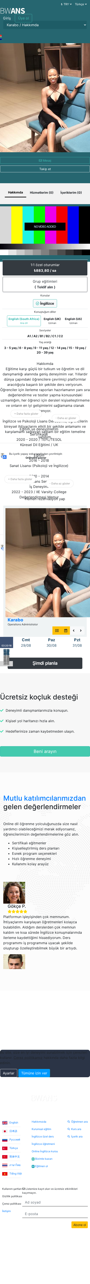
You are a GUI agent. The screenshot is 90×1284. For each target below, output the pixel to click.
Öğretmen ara (79, 1121)
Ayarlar (8, 1073)
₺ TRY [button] (65, 4)
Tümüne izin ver (34, 1073)
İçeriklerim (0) (71, 192)
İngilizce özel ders (43, 1136)
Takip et (45, 169)
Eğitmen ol (40, 1166)
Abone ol (79, 1225)
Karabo (15, 619)
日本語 (13, 1131)
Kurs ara (76, 1129)
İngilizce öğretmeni (43, 1144)
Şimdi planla (45, 663)
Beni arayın (45, 751)
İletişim (6, 1211)
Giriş (7, 18)
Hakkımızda (39, 1121)
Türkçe (13, 1148)
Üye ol (23, 18)
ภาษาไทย (15, 1165)
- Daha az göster (65, 418)
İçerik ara (77, 1136)
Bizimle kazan (42, 1158)
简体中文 (14, 1156)
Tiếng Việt (15, 1173)
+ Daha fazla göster (26, 413)
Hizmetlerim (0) (42, 192)
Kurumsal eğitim (41, 1129)
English (13, 1122)
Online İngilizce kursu (45, 1151)
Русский (14, 1139)
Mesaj (46, 160)
